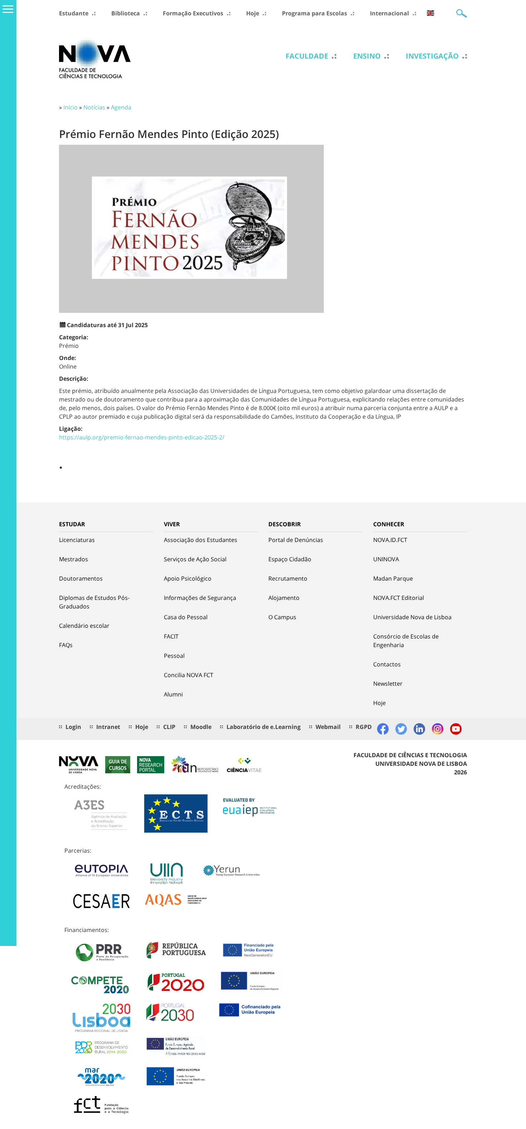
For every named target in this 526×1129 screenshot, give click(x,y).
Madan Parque (393, 578)
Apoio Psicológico (187, 578)
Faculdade (307, 56)
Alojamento (283, 598)
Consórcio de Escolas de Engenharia (406, 640)
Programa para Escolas (314, 13)
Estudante (73, 13)
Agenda (121, 107)
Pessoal (174, 656)
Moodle (200, 727)
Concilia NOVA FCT (188, 675)
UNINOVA (386, 559)
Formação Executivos (193, 13)
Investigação (432, 56)
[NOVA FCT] (95, 58)
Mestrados (73, 559)
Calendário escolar (84, 626)
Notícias (94, 107)
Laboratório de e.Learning (264, 727)
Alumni (173, 694)
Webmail (328, 727)
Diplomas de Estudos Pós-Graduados (94, 602)
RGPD (364, 727)
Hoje (252, 13)
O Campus (282, 617)
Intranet (108, 727)
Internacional (389, 13)
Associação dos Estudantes (200, 540)
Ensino (367, 56)
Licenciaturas (77, 540)
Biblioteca (125, 13)
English (430, 13)
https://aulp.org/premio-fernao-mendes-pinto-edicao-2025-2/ (141, 437)
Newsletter (388, 683)
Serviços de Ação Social (195, 559)
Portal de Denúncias (295, 540)
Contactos (387, 664)
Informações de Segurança (200, 598)
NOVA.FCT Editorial (398, 598)
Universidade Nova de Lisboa (412, 617)
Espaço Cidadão (289, 559)
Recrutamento (287, 578)
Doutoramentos (81, 578)
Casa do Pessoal (186, 617)
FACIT (171, 636)
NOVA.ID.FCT (390, 540)
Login (73, 727)
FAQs (66, 645)
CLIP (169, 727)
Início (70, 107)
